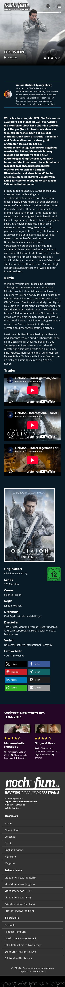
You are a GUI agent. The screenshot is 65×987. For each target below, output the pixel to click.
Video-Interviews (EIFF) (18, 897)
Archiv (8, 843)
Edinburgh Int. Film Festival (21, 951)
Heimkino (10, 856)
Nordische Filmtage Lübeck (20, 938)
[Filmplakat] (29, 527)
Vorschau (10, 836)
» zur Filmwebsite (14, 655)
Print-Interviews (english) (19, 910)
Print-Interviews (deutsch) (20, 904)
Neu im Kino (12, 830)
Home (8, 823)
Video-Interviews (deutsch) (20, 877)
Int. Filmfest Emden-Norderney (23, 945)
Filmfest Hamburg (15, 931)
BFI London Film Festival (19, 958)
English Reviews (14, 850)
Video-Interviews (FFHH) (18, 890)
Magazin (10, 863)
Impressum (25, 971)
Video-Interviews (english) (20, 884)
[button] (16, 664)
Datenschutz (39, 971)
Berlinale (10, 925)
